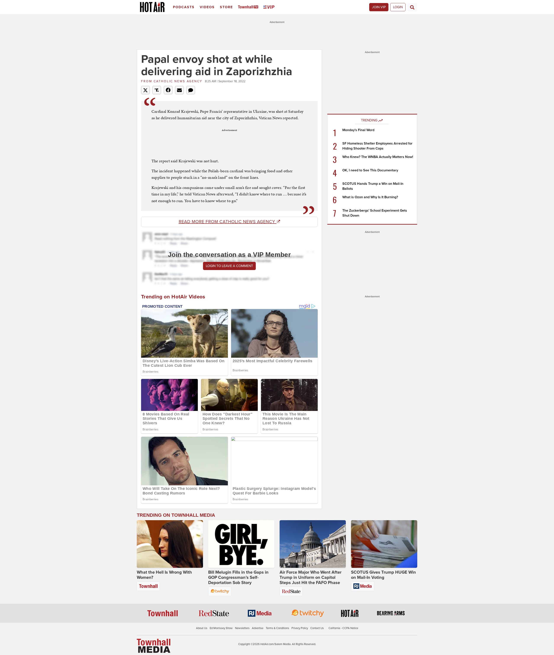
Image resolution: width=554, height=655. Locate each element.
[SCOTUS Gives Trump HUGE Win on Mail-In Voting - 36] (384, 544)
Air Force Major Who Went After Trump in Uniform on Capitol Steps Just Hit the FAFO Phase (310, 577)
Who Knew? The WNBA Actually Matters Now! (377, 157)
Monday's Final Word (358, 130)
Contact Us (317, 628)
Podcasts (184, 7)
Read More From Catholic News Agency (228, 221)
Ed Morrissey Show (221, 628)
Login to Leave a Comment (229, 266)
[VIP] (270, 7)
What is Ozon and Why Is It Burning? (370, 197)
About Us (201, 628)
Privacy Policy (299, 628)
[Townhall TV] (249, 7)
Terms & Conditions (277, 628)
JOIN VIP (379, 7)
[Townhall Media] (153, 645)
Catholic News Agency (172, 81)
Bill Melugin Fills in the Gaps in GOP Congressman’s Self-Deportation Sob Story (238, 577)
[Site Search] (412, 7)
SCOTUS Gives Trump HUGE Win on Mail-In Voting (383, 575)
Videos (207, 7)
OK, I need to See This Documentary (370, 170)
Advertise (257, 628)
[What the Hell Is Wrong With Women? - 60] (170, 544)
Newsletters (242, 628)
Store (226, 7)
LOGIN (398, 7)
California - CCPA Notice (343, 628)
